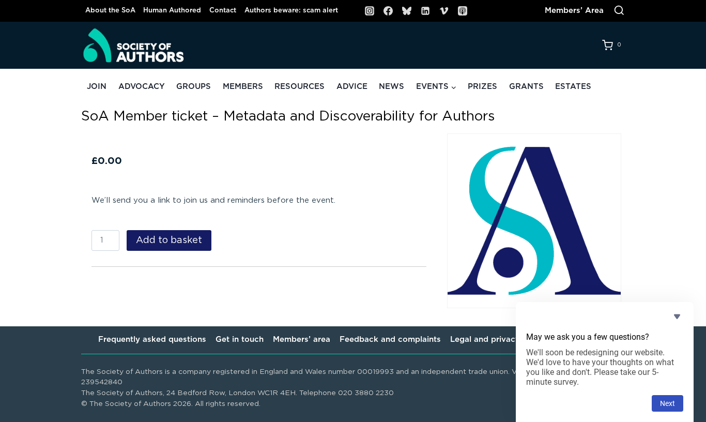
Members (243, 87)
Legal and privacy (485, 339)
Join (96, 87)
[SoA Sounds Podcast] (462, 11)
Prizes (482, 87)
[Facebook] (388, 11)
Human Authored (172, 10)
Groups (193, 87)
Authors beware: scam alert (291, 10)
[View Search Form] (619, 11)
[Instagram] (369, 11)
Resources (299, 87)
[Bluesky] (406, 11)
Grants (526, 87)
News (391, 87)
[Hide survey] (677, 316)
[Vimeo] (444, 11)
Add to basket (169, 240)
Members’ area (301, 339)
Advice (351, 87)
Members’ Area (574, 10)
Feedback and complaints (390, 339)
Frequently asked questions (152, 339)
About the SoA (110, 10)
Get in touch (240, 339)
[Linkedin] (425, 11)
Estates (573, 87)
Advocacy (141, 87)
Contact (222, 10)
